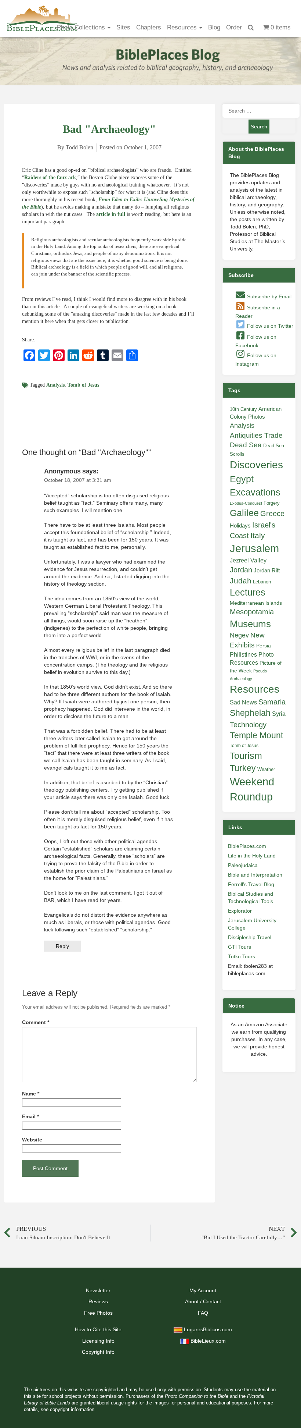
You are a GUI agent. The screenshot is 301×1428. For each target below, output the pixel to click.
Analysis (55, 385)
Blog (214, 27)
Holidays (240, 526)
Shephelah (250, 713)
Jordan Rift (267, 570)
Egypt (242, 479)
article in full (110, 214)
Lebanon (262, 582)
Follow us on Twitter (269, 326)
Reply (62, 946)
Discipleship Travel (249, 937)
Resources (183, 27)
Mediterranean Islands (256, 603)
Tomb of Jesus (83, 385)
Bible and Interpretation (255, 875)
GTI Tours (239, 947)
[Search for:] (258, 111)
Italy (257, 535)
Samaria (272, 702)
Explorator (240, 911)
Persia (263, 646)
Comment (35, 1022)
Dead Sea (246, 445)
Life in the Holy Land (252, 856)
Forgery (272, 503)
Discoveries (256, 464)
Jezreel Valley (248, 560)
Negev (239, 635)
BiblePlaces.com (247, 846)
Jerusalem (254, 548)
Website (32, 1140)
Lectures (247, 592)
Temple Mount (256, 735)
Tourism (246, 755)
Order (234, 27)
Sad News (243, 702)
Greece (272, 513)
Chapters (148, 27)
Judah (240, 580)
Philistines (243, 654)
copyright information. (73, 1409)
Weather (266, 769)
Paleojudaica (243, 865)
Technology (248, 725)
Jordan (241, 570)
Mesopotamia (252, 612)
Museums (250, 624)
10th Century (243, 409)
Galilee (244, 513)
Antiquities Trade (256, 435)
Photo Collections (82, 27)
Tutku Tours (241, 956)
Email (30, 1116)
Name (30, 1094)
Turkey (243, 768)
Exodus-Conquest (246, 503)
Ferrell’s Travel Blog (251, 884)
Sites (123, 27)
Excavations (255, 492)
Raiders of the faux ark (50, 177)
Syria (279, 713)
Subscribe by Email (268, 296)
